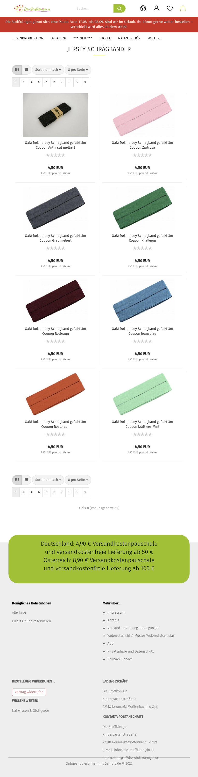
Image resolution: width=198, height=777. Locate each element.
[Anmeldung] (156, 8)
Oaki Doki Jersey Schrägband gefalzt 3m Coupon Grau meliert (55, 238)
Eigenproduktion (28, 38)
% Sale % (58, 38)
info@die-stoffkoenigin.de (134, 750)
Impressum (116, 612)
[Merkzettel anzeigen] (169, 8)
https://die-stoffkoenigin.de (138, 758)
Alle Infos (19, 612)
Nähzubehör (129, 38)
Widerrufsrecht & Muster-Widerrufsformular (140, 636)
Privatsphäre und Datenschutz (130, 651)
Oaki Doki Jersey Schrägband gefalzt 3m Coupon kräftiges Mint (142, 424)
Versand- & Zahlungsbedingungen (133, 628)
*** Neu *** (82, 38)
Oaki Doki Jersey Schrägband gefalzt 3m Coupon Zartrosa (142, 145)
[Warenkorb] (183, 8)
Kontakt (113, 620)
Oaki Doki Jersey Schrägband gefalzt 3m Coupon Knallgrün (142, 238)
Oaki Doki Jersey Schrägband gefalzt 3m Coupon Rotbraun (55, 331)
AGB (110, 643)
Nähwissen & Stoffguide (30, 711)
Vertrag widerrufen (29, 692)
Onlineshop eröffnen (82, 764)
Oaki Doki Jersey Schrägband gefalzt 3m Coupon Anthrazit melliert (55, 145)
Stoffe (105, 38)
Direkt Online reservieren (31, 621)
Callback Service (120, 659)
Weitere (155, 38)
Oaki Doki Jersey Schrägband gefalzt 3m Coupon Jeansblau (142, 331)
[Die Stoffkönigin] (34, 8)
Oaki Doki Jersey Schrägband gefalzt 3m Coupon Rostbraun (55, 424)
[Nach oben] (184, 770)
